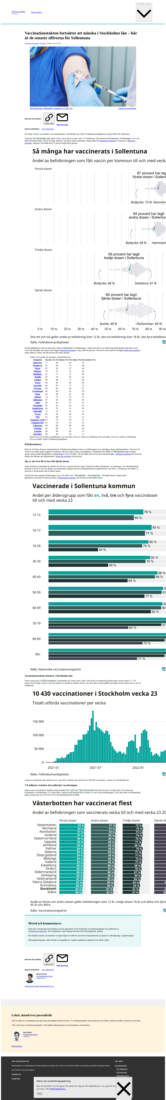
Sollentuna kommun (32, 43)
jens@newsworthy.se (30, 1034)
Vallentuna (37, 425)
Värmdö (37, 431)
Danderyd (37, 365)
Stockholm (37, 405)
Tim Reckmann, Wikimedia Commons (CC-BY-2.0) (51, 108)
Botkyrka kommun (132, 350)
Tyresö (38, 414)
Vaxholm (38, 428)
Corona (42, 43)
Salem (37, 394)
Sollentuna (37, 400)
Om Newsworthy (121, 1066)
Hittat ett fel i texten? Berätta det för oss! (39, 986)
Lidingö (37, 380)
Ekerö (37, 368)
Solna (37, 403)
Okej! (39, 1094)
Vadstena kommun (123, 454)
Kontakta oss (16, 1074)
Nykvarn (38, 388)
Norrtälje (37, 385)
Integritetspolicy (57, 1089)
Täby (37, 417)
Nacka (37, 383)
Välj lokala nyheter (144, 4)
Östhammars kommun (67, 478)
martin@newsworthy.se (44, 976)
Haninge (37, 371)
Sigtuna (37, 397)
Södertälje (37, 411)
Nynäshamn (37, 391)
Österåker (37, 434)
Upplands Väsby (37, 420)
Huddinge (37, 374)
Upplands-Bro (37, 423)
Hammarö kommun (108, 141)
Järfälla (37, 377)
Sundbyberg (37, 408)
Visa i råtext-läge (48, 129)
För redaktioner (122, 1069)
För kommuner (121, 1072)
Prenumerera (17, 1046)
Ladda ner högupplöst (127, 108)
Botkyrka (37, 363)
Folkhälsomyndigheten (37, 931)
